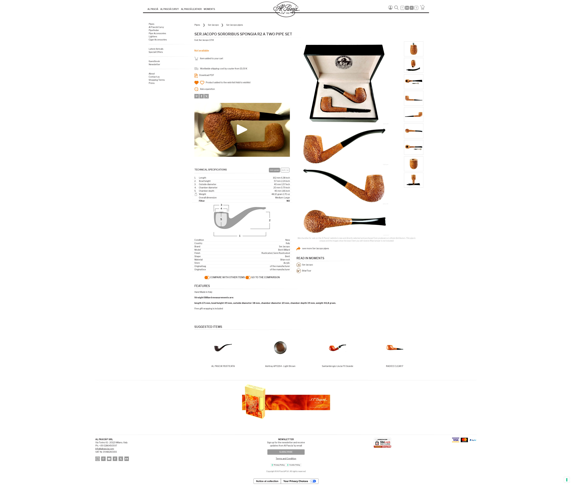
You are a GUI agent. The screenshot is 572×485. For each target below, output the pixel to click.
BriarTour (306, 270)
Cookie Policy (294, 465)
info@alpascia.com (104, 448)
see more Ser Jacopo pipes (315, 248)
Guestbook (154, 61)
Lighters (153, 36)
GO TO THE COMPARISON (265, 277)
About (152, 73)
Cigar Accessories (158, 39)
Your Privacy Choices (295, 481)
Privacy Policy (279, 465)
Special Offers (156, 52)
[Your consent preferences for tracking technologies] (567, 480)
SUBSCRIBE (286, 452)
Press (152, 83)
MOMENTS (209, 9)
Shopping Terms (157, 80)
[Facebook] (201, 96)
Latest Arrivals (156, 49)
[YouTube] (109, 459)
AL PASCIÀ (152, 9)
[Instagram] (98, 459)
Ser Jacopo (213, 25)
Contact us (154, 76)
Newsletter (154, 64)
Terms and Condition (286, 458)
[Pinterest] (196, 96)
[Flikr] (127, 459)
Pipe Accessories (157, 33)
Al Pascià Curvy (156, 27)
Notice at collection (267, 481)
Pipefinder (154, 30)
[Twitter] (206, 96)
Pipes (151, 24)
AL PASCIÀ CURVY (169, 9)
